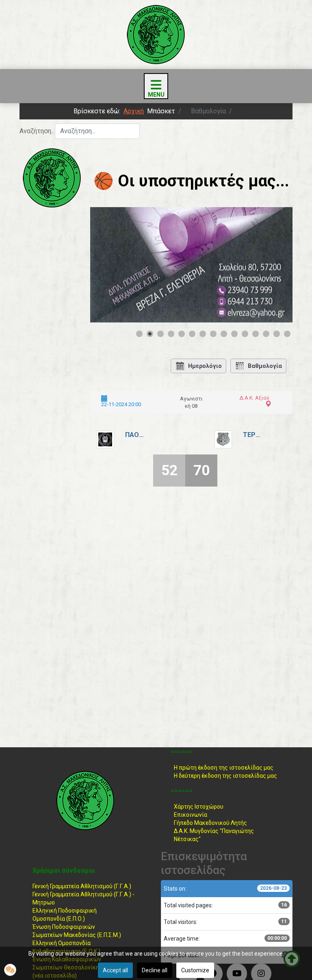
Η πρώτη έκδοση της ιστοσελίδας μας (223, 767)
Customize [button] (195, 970)
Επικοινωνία (190, 814)
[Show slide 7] (202, 334)
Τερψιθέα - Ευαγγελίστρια (253, 435)
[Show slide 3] (160, 334)
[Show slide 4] (171, 334)
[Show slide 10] (234, 334)
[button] (10, 970)
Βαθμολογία (265, 366)
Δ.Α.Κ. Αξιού (254, 397)
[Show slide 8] (213, 334)
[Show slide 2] (150, 334)
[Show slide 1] (139, 334)
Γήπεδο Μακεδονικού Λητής (210, 823)
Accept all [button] (115, 970)
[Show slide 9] (224, 334)
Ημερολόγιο (205, 366)
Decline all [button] (154, 970)
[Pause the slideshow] (268, 265)
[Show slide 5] (181, 334)
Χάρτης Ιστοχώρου (198, 806)
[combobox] (97, 131)
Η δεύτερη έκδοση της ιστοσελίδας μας (225, 775)
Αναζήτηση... (37, 131)
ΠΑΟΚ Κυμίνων (135, 435)
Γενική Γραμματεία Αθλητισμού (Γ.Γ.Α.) (81, 886)
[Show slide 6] (192, 334)
